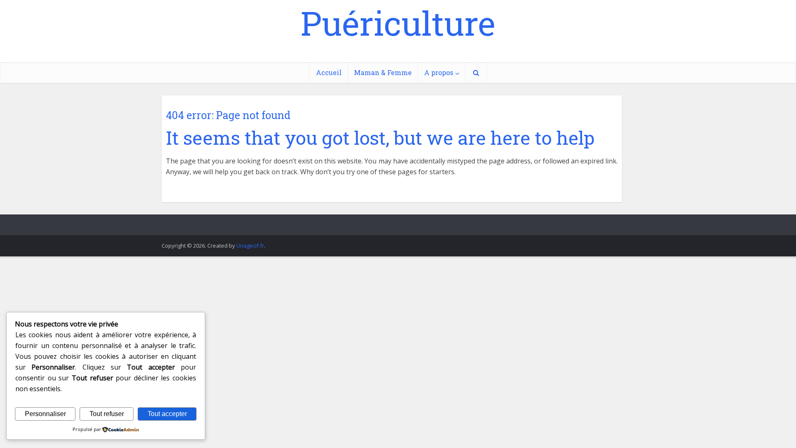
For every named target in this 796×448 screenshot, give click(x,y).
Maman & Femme (383, 72)
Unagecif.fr (250, 245)
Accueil (329, 72)
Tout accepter (167, 413)
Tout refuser (107, 413)
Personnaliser (45, 413)
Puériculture (398, 22)
